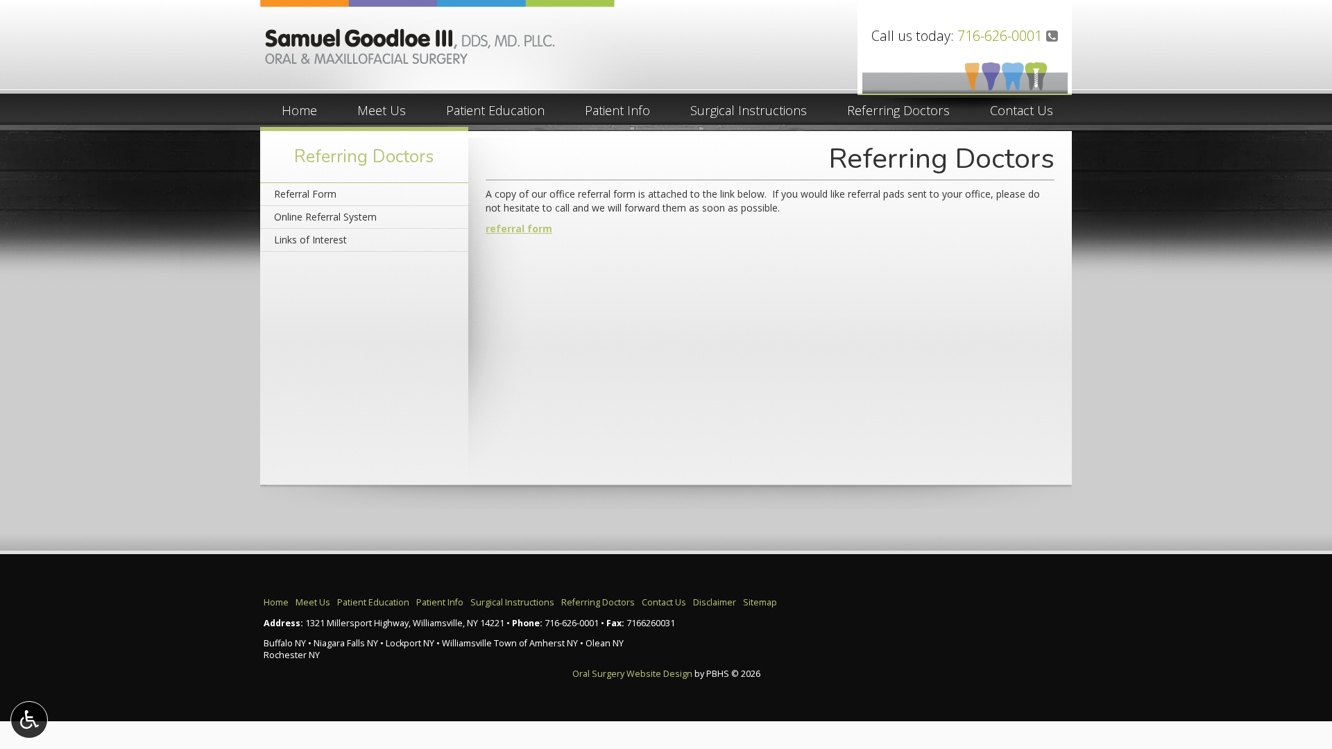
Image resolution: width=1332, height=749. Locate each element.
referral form (519, 228)
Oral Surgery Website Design (632, 674)
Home (299, 110)
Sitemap (760, 602)
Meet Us (381, 110)
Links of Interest (310, 239)
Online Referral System (325, 216)
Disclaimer (714, 602)
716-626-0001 (999, 35)
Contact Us (1021, 110)
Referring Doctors (898, 110)
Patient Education (495, 110)
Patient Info (617, 110)
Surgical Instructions (748, 110)
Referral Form (305, 193)
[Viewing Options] (29, 720)
